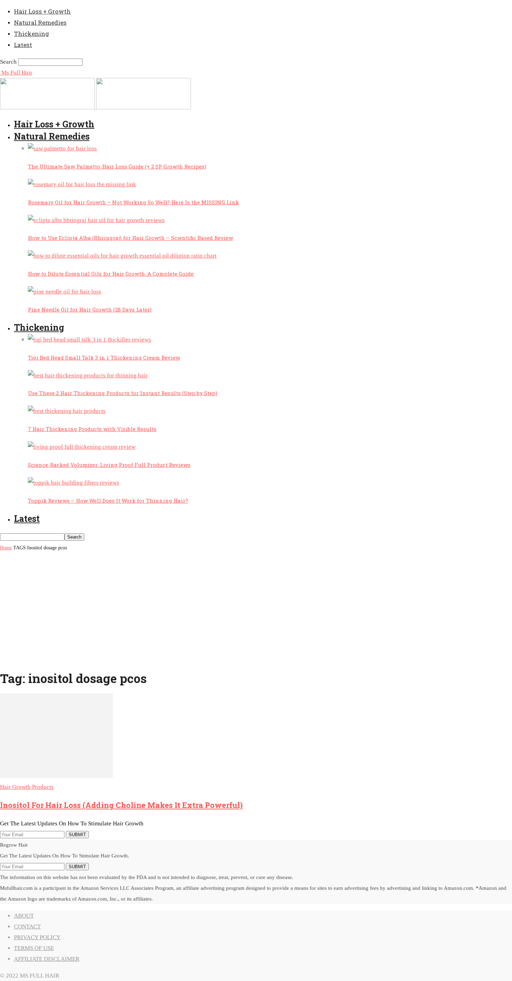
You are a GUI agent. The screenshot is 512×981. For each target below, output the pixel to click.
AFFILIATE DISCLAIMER (46, 959)
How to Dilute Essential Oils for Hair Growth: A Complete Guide (111, 273)
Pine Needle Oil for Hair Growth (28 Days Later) (90, 309)
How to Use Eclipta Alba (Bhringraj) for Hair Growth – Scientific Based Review (130, 237)
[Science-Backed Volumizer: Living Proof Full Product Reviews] (81, 447)
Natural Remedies (40, 22)
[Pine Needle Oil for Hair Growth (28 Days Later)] (64, 291)
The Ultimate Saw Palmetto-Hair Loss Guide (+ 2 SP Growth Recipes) (117, 166)
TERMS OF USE (34, 948)
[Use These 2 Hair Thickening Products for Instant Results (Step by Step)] (88, 375)
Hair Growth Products (27, 787)
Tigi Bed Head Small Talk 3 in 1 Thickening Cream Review (104, 357)
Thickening (31, 34)
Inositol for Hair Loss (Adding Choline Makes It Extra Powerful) (121, 805)
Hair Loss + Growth (42, 11)
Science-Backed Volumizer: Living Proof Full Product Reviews (109, 464)
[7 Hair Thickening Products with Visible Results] (67, 411)
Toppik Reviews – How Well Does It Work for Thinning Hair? (108, 500)
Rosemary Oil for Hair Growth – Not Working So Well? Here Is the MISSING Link (133, 202)
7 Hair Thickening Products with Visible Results (92, 428)
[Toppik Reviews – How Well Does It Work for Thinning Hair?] (73, 482)
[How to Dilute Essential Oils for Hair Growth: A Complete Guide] (122, 255)
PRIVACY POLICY (37, 937)
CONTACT (27, 926)
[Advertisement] (256, 614)
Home (6, 547)
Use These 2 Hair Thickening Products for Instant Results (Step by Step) (122, 393)
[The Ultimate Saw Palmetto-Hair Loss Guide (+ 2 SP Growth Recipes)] (62, 148)
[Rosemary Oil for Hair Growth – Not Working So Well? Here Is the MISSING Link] (82, 184)
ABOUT (24, 915)
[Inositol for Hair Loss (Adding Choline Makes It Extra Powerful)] (56, 776)
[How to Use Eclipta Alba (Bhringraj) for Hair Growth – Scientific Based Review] (96, 220)
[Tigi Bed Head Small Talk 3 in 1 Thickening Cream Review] (89, 339)
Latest (23, 45)
